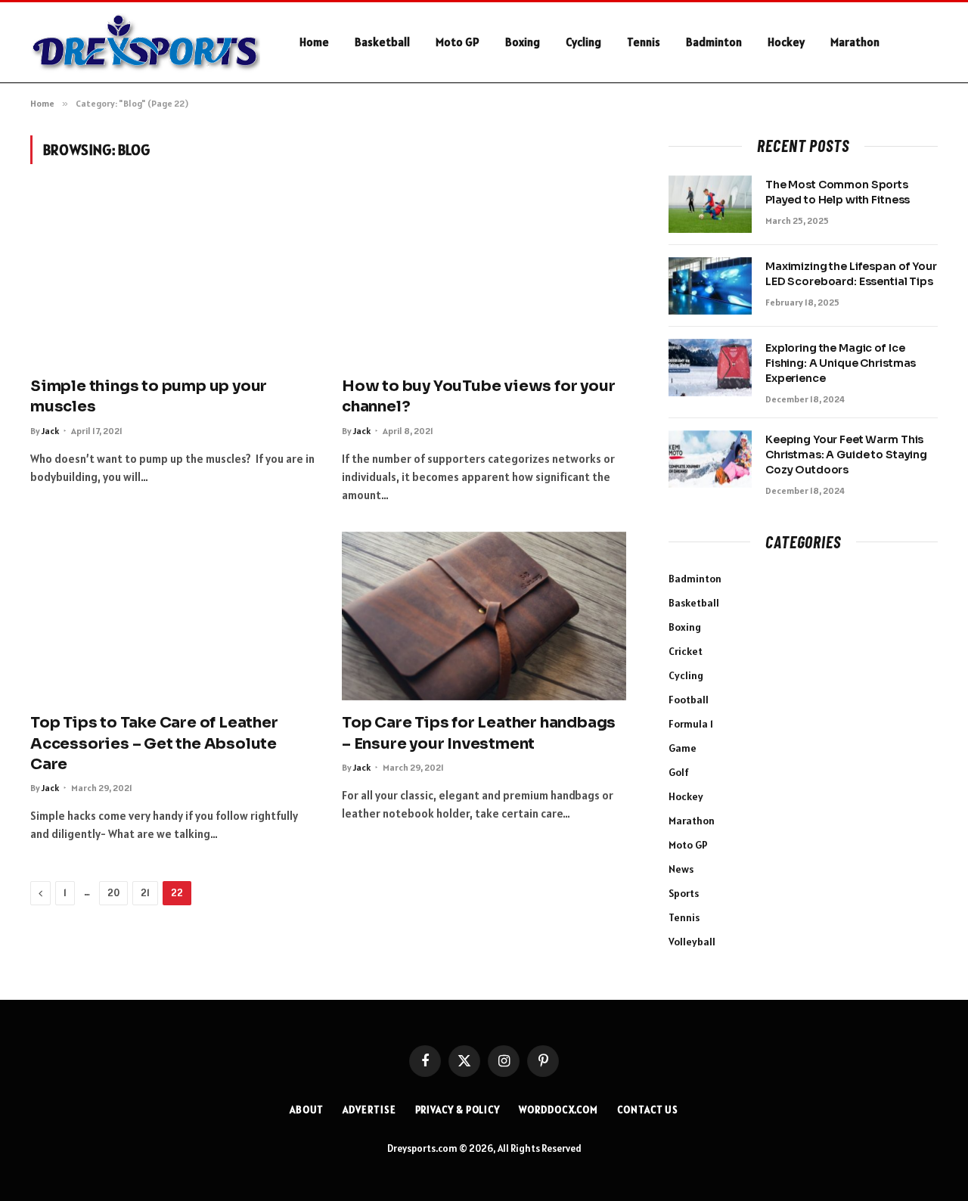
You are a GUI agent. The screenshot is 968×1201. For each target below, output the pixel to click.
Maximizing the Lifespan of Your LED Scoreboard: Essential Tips (851, 273)
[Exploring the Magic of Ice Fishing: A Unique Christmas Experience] (710, 367)
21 (145, 892)
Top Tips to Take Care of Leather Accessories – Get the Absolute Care (154, 743)
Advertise (369, 1109)
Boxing (522, 42)
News (681, 869)
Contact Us (647, 1109)
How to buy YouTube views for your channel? (478, 396)
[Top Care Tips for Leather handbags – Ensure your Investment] (484, 616)
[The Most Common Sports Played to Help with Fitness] (710, 204)
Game (683, 748)
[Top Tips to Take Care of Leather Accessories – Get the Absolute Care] (172, 616)
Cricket (686, 651)
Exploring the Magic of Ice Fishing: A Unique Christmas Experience (840, 363)
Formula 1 (691, 724)
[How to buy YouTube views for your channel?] (484, 279)
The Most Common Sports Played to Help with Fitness (837, 192)
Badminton (714, 42)
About (307, 1109)
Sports (684, 893)
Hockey (786, 42)
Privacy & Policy (458, 1109)
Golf (679, 772)
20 (113, 892)
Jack (50, 430)
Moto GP (457, 42)
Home (314, 42)
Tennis (643, 42)
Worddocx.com (558, 1109)
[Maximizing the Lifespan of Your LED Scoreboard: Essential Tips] (710, 286)
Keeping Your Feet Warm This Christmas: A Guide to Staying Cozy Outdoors (846, 454)
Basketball (382, 42)
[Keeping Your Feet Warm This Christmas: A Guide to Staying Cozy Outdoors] (710, 459)
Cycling (583, 42)
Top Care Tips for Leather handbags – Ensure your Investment (479, 733)
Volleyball (692, 941)
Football (689, 699)
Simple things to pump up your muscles (148, 396)
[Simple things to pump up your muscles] (172, 279)
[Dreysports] (145, 42)
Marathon (855, 42)
